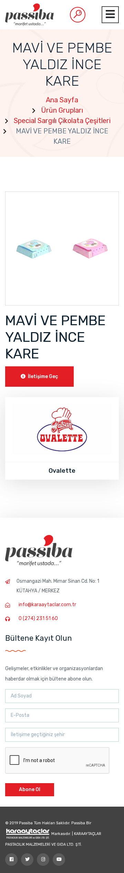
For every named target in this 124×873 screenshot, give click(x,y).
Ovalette (62, 471)
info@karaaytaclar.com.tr (47, 605)
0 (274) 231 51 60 (38, 618)
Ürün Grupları (62, 110)
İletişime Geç (42, 376)
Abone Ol (29, 789)
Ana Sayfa (62, 100)
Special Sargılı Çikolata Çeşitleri (62, 120)
